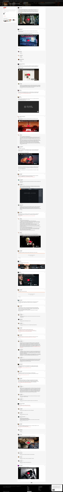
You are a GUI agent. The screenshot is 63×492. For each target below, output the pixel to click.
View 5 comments (20, 313)
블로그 (28, 486)
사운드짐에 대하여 (40, 486)
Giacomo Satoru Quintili (21, 403)
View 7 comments (20, 339)
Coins (39, 489)
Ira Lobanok (20, 434)
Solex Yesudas (21, 55)
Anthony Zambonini (22, 59)
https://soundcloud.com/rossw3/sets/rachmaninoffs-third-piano (25, 331)
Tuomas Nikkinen (21, 146)
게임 (38, 488)
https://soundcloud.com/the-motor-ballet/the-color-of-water (24, 367)
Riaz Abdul (21, 83)
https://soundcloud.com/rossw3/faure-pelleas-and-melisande (24, 382)
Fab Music (21, 218)
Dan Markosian (21, 349)
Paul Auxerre (20, 7)
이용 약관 (51, 488)
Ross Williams (21, 184)
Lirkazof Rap (21, 429)
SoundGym (6, 1)
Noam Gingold (20, 465)
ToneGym (28, 489)
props (20, 26)
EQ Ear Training (51, 486)
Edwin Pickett (21, 319)
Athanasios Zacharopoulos (22, 116)
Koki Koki (21, 51)
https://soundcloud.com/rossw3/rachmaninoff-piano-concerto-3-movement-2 (27, 337)
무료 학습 (28, 488)
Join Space (5, 7)
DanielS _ (20, 272)
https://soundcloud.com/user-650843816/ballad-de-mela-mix (24, 93)
